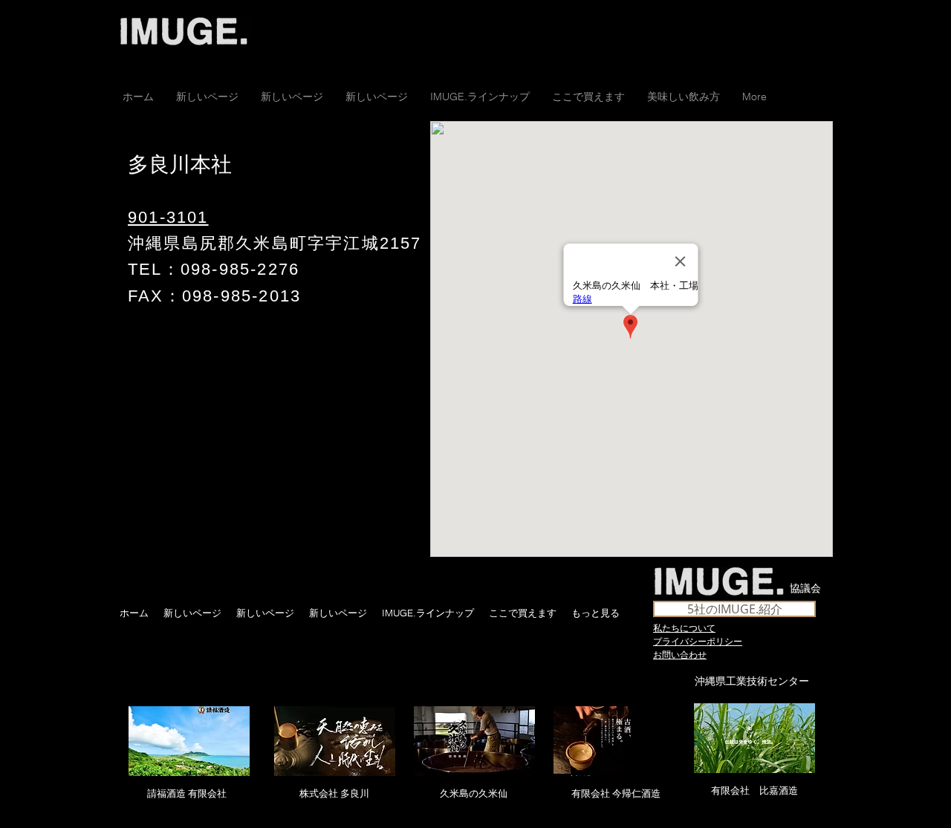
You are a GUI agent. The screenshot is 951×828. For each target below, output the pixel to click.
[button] (588, 96)
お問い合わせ (680, 654)
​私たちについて (684, 627)
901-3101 (168, 217)
